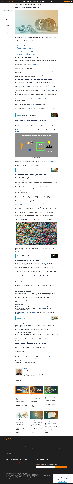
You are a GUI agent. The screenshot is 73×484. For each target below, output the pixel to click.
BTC (30, 86)
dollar (29, 268)
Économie (5, 19)
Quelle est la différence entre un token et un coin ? (28, 47)
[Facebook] (8, 30)
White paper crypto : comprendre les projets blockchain (50, 420)
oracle (33, 312)
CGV (58, 446)
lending (43, 308)
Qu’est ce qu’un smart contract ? (29, 115)
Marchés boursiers (6, 17)
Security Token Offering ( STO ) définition (36, 420)
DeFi (34, 68)
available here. (16, 481)
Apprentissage (34, 448)
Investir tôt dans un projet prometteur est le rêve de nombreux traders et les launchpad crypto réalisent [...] (21, 404)
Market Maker (22, 451)
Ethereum (25, 94)
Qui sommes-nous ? (48, 446)
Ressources (17, 4)
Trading (4, 12)
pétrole (46, 268)
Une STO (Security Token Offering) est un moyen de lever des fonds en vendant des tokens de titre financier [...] (36, 427)
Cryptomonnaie (6, 10)
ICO (41, 123)
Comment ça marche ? (10, 446)
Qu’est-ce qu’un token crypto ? (24, 45)
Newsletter (8, 451)
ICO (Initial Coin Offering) (27, 169)
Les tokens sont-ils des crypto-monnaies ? (26, 54)
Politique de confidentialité (63, 478)
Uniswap (35, 300)
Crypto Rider (22, 448)
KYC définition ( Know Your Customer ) (21, 420)
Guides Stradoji (34, 449)
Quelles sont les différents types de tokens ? (27, 50)
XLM (46, 212)
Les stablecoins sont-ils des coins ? (25, 51)
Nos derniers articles (35, 446)
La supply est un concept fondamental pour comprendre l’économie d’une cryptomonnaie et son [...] (50, 403)
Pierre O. (18, 422)
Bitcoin (27, 88)
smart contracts (29, 102)
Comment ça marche (27, 1)
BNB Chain (40, 98)
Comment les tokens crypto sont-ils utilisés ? (27, 53)
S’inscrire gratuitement (60, 467)
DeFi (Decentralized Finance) (28, 318)
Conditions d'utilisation (57, 479)
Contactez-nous (60, 449)
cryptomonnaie (50, 85)
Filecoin (38, 186)
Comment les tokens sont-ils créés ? (25, 48)
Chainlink (23, 312)
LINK (50, 356)
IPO (42, 125)
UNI (16, 300)
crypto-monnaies (26, 37)
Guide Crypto (8, 453)
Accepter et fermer (62, 481)
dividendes (34, 190)
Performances (35, 1)
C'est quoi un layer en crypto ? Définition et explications (35, 396)
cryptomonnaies (35, 64)
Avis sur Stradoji (47, 448)
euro (19, 208)
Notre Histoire (42, 1)
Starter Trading (23, 446)
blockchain (28, 75)
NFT (21, 204)
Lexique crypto (34, 451)
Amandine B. (19, 35)
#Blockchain (18, 380)
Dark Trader (22, 449)
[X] (8, 27)
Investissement (6, 14)
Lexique (5, 8)
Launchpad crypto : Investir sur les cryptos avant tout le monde (21, 396)
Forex (4, 21)
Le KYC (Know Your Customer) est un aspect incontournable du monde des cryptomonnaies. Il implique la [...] (21, 427)
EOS (45, 98)
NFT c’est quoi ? (25, 255)
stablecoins (46, 263)
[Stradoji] (7, 1)
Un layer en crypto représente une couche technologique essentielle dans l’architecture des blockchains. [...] (36, 404)
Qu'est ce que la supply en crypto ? (51, 395)
